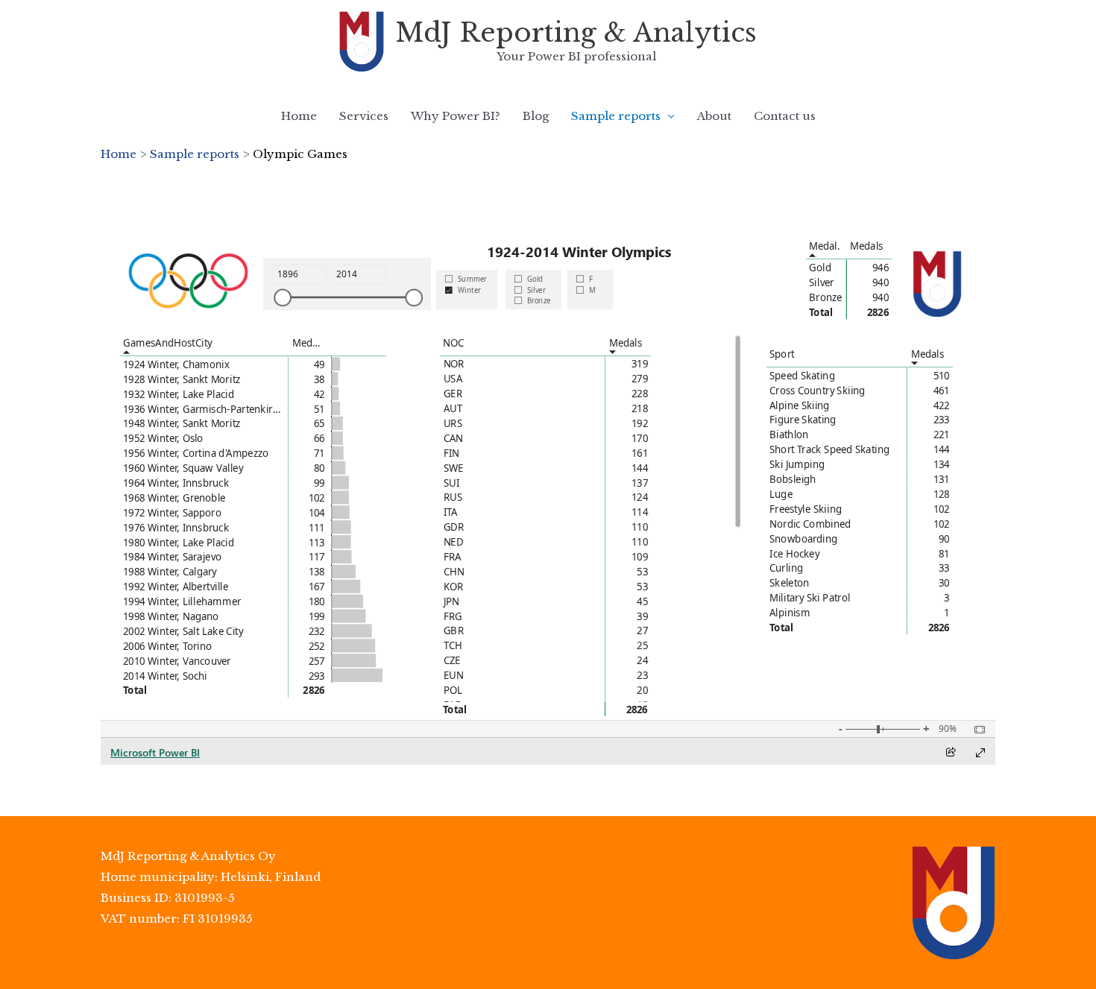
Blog (536, 116)
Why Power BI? (455, 116)
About (714, 116)
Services (363, 116)
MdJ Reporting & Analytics (576, 32)
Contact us (785, 116)
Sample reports (616, 116)
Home (299, 116)
